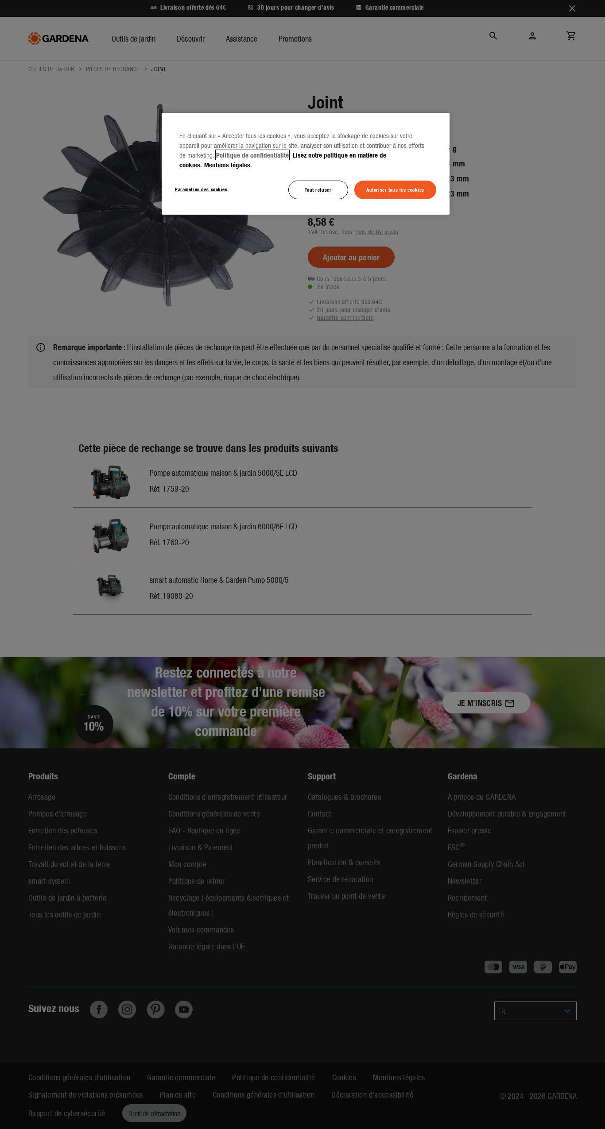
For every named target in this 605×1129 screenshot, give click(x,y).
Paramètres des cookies (201, 189)
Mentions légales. (228, 164)
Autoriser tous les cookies (395, 189)
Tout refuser (318, 189)
